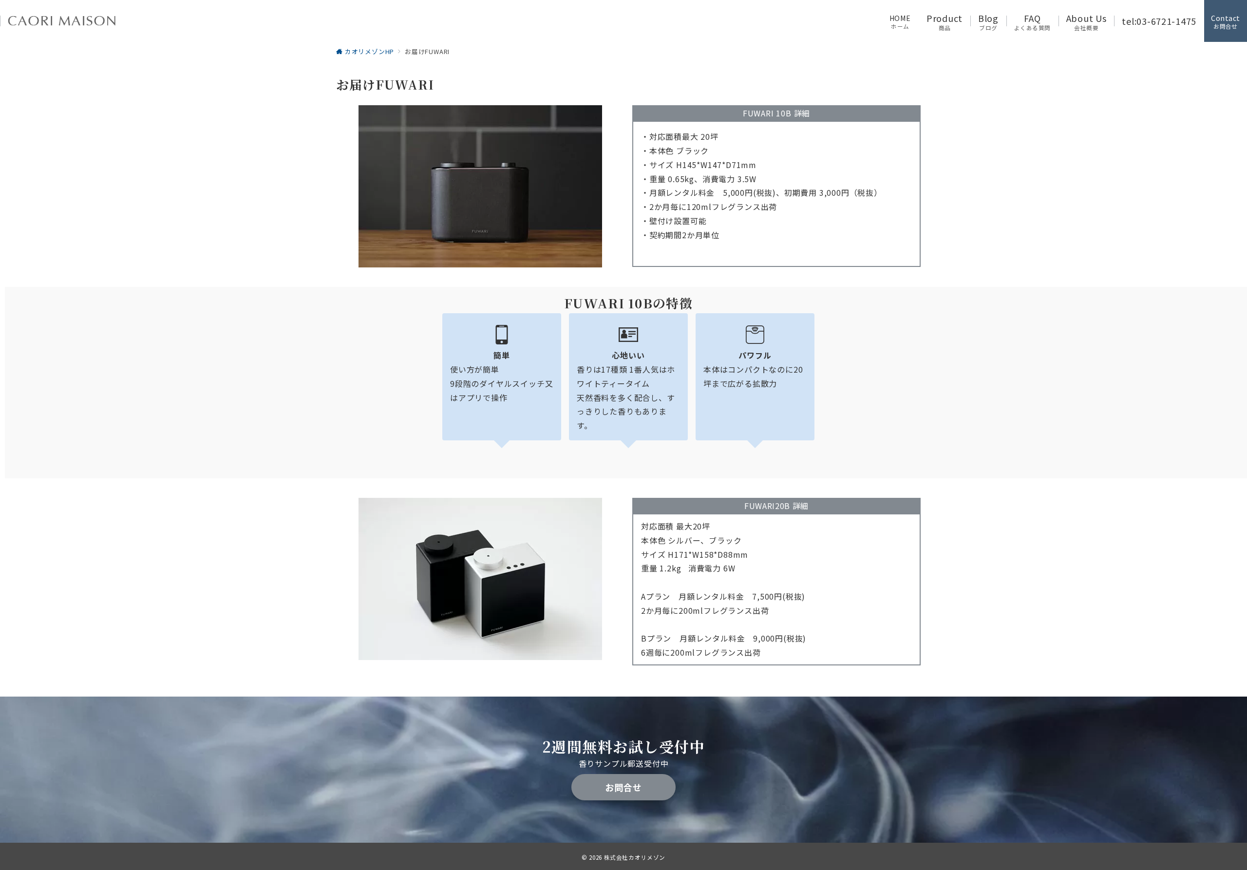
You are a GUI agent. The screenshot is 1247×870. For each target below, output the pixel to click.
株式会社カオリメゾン (634, 857)
